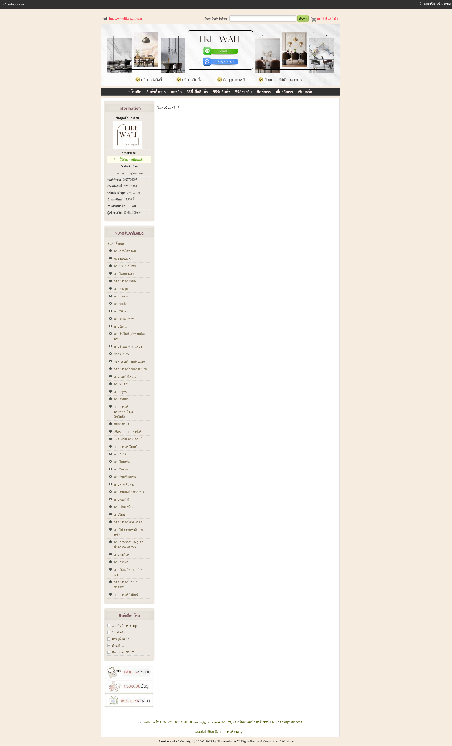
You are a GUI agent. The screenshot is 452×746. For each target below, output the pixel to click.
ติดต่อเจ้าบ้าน (129, 166)
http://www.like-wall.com (125, 18)
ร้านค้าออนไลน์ (169, 741)
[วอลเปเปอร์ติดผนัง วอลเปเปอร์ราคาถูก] (220, 84)
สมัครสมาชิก (426, 3)
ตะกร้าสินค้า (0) (327, 18)
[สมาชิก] (176, 91)
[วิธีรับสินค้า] (221, 91)
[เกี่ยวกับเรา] (284, 91)
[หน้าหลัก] (135, 91)
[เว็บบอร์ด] (305, 91)
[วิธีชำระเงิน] (243, 91)
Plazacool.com (226, 741)
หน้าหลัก (8, 4)
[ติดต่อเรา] (264, 91)
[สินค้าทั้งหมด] (156, 91)
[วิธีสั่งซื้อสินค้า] (197, 91)
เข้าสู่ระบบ (444, 3)
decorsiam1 (129, 152)
